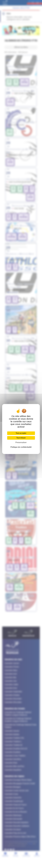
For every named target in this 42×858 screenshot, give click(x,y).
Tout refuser (21, 438)
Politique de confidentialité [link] (21, 447)
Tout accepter (21, 433)
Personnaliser (21, 442)
